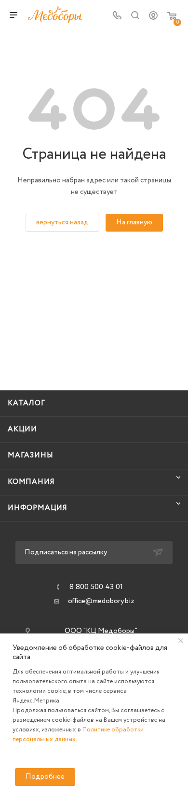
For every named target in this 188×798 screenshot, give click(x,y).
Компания (31, 482)
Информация (37, 508)
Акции (22, 429)
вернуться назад (62, 222)
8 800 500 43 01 (96, 587)
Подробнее (45, 776)
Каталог (26, 403)
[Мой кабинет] (153, 18)
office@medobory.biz (101, 601)
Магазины (30, 455)
